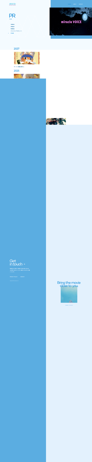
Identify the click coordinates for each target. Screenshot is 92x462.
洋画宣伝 (12, 24)
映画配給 (12, 28)
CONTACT (81, 4)
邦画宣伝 (12, 26)
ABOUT (74, 4)
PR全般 (12, 33)
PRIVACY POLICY (13, 276)
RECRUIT (23, 276)
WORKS (69, 4)
